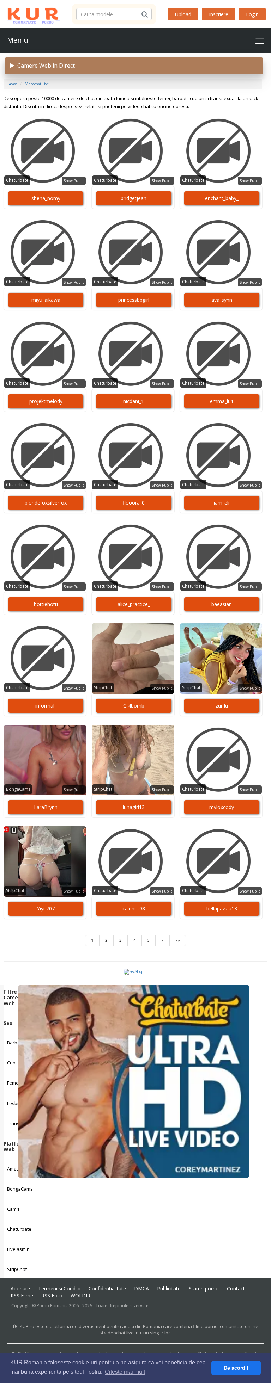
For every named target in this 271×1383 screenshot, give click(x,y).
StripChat (17, 1269)
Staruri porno (204, 1288)
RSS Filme (22, 1295)
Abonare (20, 1288)
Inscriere (218, 14)
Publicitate (169, 1288)
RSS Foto (51, 1295)
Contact (236, 1288)
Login (252, 14)
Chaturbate (19, 1229)
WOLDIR (80, 1295)
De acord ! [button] (236, 1368)
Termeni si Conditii (59, 1288)
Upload (183, 14)
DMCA (141, 1288)
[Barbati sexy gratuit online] (133, 1080)
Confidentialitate (107, 1288)
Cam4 (13, 1209)
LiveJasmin (18, 1249)
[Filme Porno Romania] (30, 14)
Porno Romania (52, 1306)
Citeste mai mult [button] (125, 1372)
